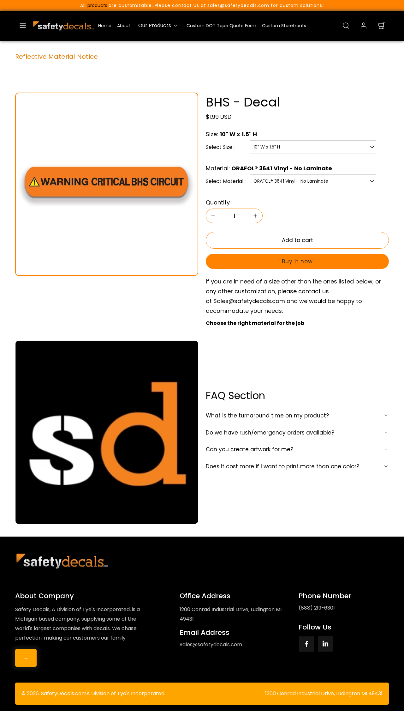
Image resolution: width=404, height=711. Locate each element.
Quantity (218, 202)
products (97, 5)
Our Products (154, 25)
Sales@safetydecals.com (211, 644)
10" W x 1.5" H (266, 147)
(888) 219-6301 (317, 607)
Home (104, 25)
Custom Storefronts (284, 25)
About (123, 25)
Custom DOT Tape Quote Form (221, 25)
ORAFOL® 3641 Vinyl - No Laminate (290, 181)
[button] (22, 25)
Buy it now (297, 261)
